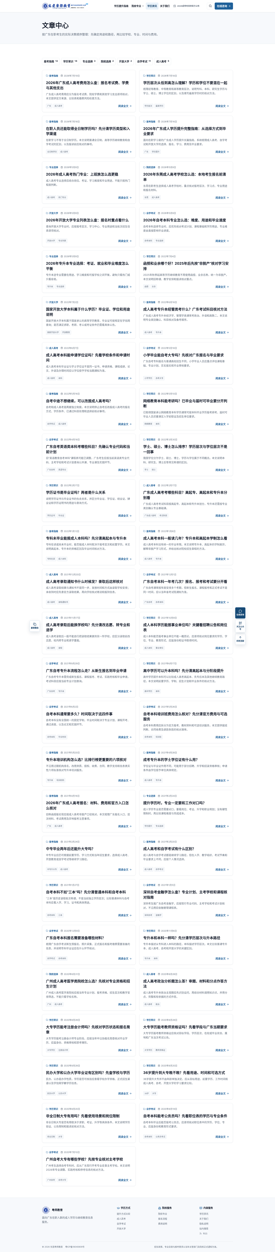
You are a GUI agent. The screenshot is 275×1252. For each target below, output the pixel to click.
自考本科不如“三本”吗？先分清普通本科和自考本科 (86, 892)
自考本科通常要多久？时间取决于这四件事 (79, 714)
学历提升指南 (121, 5)
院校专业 (136, 5)
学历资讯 (152, 5)
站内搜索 (203, 1228)
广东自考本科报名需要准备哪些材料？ (76, 938)
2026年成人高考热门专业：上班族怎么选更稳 (82, 174)
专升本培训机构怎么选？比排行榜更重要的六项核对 (86, 760)
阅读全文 (123, 106)
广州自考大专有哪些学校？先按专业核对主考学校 (84, 1159)
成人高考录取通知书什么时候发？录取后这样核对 (84, 581)
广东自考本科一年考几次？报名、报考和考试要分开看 (185, 581)
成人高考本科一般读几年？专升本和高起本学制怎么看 (185, 538)
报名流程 (162, 1218)
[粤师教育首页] (65, 6)
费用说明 (162, 1223)
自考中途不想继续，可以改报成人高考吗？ (79, 401)
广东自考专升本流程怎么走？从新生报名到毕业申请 (86, 671)
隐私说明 (203, 1223)
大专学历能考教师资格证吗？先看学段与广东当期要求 (185, 1027)
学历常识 (150, 75)
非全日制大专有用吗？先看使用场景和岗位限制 (83, 1116)
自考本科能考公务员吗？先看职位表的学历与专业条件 (185, 1116)
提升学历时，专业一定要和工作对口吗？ (174, 803)
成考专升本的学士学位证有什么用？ (171, 760)
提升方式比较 (123, 1213)
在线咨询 (222, 6)
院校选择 (150, 167)
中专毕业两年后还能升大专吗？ (70, 849)
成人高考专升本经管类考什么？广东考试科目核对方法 (185, 309)
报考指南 (53, 75)
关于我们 (165, 5)
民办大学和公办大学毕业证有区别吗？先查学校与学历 (88, 1073)
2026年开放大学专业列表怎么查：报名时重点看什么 (87, 220)
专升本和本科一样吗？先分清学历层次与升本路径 (181, 938)
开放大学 (53, 213)
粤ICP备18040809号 (75, 1246)
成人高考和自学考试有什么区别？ (169, 849)
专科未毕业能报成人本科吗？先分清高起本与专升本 (86, 538)
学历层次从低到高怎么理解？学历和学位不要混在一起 (185, 83)
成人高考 (53, 348)
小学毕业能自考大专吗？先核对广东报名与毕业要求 (183, 355)
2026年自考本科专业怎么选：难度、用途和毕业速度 (184, 220)
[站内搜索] (210, 6)
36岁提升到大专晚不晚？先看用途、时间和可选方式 (184, 1073)
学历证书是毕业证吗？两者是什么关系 (76, 492)
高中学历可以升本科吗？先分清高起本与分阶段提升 (183, 671)
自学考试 (150, 213)
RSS (205, 1233)
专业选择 (53, 167)
